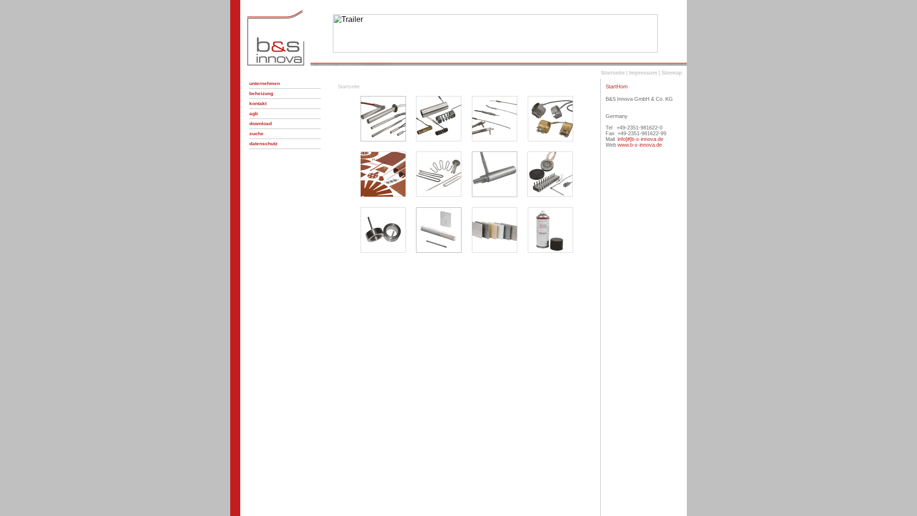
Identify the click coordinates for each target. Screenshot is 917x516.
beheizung (261, 93)
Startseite (613, 72)
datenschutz (263, 143)
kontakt (258, 103)
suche (256, 133)
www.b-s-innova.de (640, 145)
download (260, 123)
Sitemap (671, 72)
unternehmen (264, 83)
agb (253, 113)
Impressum (643, 72)
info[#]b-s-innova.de (640, 139)
